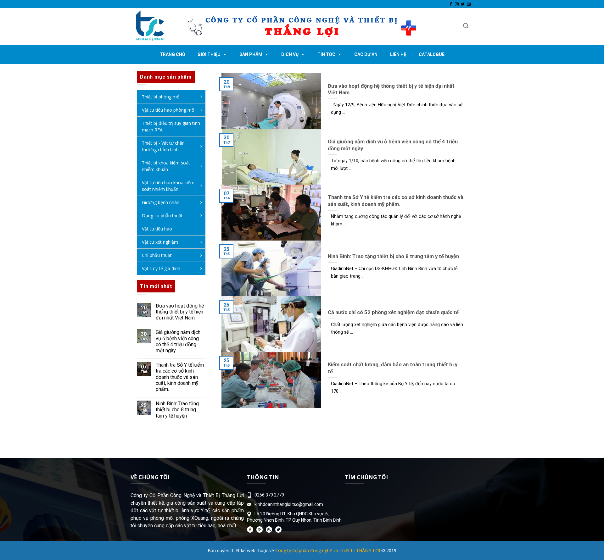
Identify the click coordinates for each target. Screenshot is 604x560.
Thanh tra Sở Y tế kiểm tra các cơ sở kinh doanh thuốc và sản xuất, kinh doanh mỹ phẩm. (180, 377)
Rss (269, 529)
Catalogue (432, 54)
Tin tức (326, 54)
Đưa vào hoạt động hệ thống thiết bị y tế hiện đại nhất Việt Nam (180, 312)
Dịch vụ (290, 54)
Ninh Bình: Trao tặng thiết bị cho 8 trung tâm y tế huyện (177, 410)
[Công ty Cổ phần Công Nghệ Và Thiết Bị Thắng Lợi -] (157, 26)
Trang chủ (172, 54)
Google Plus (259, 529)
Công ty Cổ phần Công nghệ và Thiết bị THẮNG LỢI (327, 550)
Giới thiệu (209, 54)
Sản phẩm (250, 54)
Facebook (250, 529)
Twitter (278, 529)
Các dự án (366, 54)
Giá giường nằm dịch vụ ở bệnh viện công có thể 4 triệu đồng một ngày (178, 341)
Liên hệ (398, 54)
